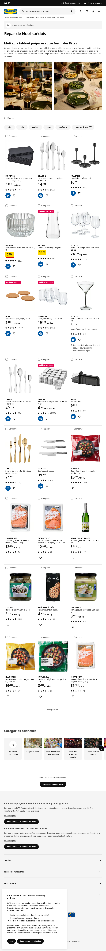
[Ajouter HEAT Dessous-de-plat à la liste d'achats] (14, 333)
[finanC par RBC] (71, 914)
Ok (11, 941)
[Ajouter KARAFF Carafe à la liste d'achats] (46, 264)
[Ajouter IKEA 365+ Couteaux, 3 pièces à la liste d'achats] (46, 486)
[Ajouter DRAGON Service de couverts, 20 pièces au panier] (40, 195)
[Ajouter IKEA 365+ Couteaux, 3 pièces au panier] (40, 486)
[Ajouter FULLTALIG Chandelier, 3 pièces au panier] (73, 193)
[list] (53, 749)
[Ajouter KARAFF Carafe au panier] (40, 264)
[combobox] (44, 11)
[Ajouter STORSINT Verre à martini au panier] (73, 339)
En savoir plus (10, 815)
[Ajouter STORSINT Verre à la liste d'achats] (46, 333)
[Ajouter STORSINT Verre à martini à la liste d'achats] (79, 339)
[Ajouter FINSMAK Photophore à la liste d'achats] (14, 266)
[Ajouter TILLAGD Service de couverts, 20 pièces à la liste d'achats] (14, 418)
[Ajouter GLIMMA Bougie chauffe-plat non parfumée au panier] (40, 418)
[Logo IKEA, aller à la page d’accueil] (10, 11)
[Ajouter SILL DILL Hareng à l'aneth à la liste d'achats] (8, 624)
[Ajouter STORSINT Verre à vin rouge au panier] (73, 265)
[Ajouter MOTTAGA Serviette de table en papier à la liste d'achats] (14, 195)
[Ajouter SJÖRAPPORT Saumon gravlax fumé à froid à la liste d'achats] (40, 557)
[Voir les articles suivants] (101, 748)
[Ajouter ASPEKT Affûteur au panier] (73, 416)
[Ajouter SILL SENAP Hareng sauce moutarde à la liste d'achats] (73, 627)
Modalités (76, 942)
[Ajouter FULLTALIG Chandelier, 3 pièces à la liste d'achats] (79, 193)
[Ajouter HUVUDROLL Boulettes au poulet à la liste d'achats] (8, 696)
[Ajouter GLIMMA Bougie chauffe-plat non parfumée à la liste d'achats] (46, 418)
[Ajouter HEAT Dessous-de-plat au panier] (8, 333)
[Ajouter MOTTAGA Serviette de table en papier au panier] (8, 195)
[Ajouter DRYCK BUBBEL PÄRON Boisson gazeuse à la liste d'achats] (73, 557)
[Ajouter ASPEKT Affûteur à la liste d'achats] (79, 416)
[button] (28, 86)
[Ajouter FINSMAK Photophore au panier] (8, 266)
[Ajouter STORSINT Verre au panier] (40, 333)
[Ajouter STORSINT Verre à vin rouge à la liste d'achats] (79, 265)
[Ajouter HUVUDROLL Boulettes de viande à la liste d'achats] (73, 488)
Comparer (13, 136)
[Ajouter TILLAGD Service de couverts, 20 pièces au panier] (8, 418)
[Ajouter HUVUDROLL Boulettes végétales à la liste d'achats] (40, 696)
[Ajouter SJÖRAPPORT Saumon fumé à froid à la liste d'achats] (73, 696)
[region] (34, 919)
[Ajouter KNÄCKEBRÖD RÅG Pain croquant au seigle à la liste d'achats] (40, 624)
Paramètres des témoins (30, 941)
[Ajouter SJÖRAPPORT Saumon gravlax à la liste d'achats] (8, 557)
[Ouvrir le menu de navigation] (99, 11)
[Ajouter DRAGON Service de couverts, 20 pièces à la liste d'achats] (46, 195)
